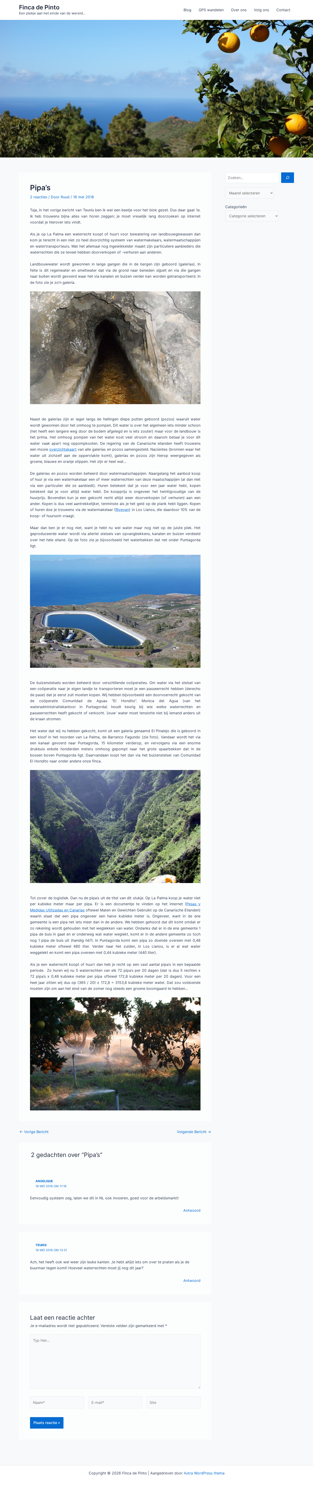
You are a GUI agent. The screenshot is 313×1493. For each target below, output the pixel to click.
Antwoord (191, 1210)
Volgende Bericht (194, 1132)
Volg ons (261, 10)
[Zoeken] (287, 177)
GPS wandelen (211, 10)
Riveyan (122, 509)
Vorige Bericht (34, 1132)
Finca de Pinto (39, 7)
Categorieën (236, 206)
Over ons (239, 10)
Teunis (41, 1245)
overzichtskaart (63, 449)
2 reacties (38, 197)
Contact (283, 10)
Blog (187, 10)
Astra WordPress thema (204, 1473)
